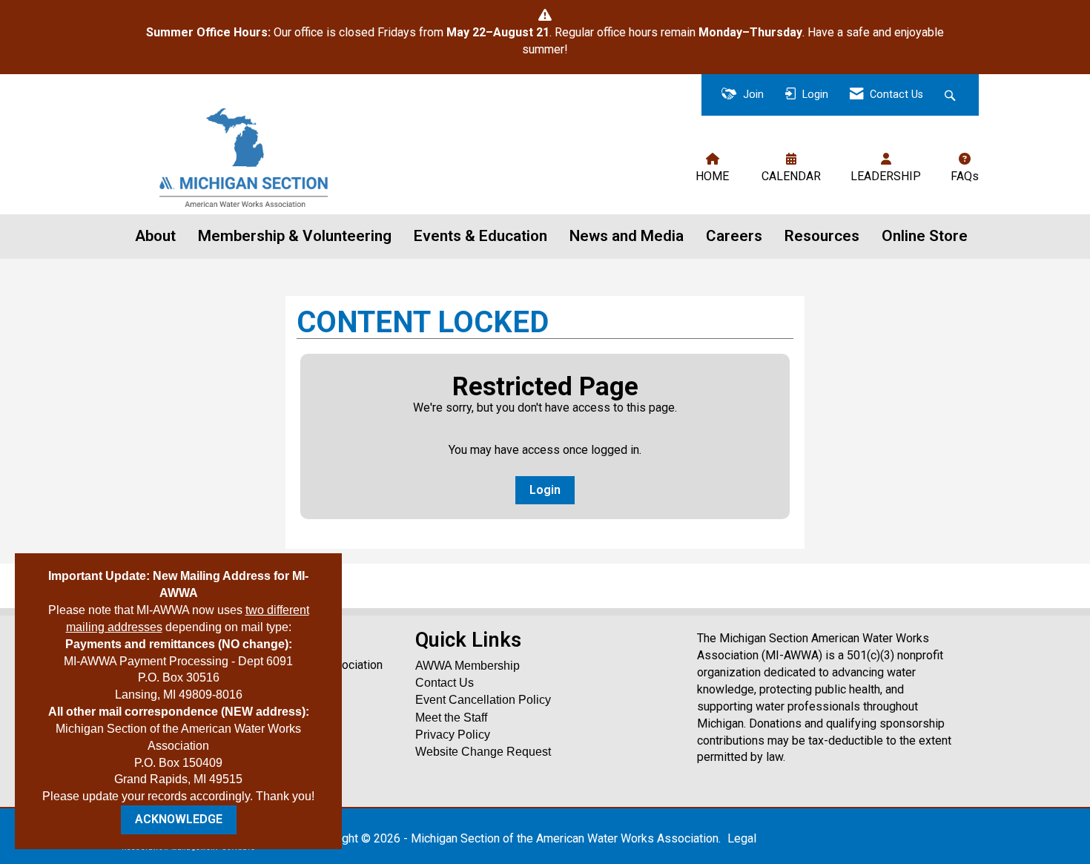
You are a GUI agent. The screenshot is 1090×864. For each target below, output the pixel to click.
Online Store (925, 236)
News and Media (626, 236)
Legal (741, 838)
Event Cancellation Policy (483, 699)
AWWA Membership (467, 665)
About (155, 236)
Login (545, 490)
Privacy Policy (452, 734)
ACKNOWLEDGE (178, 819)
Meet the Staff (451, 717)
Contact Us (444, 682)
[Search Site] (951, 95)
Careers (734, 236)
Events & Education (480, 236)
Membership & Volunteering (295, 236)
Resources (822, 236)
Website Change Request (483, 751)
